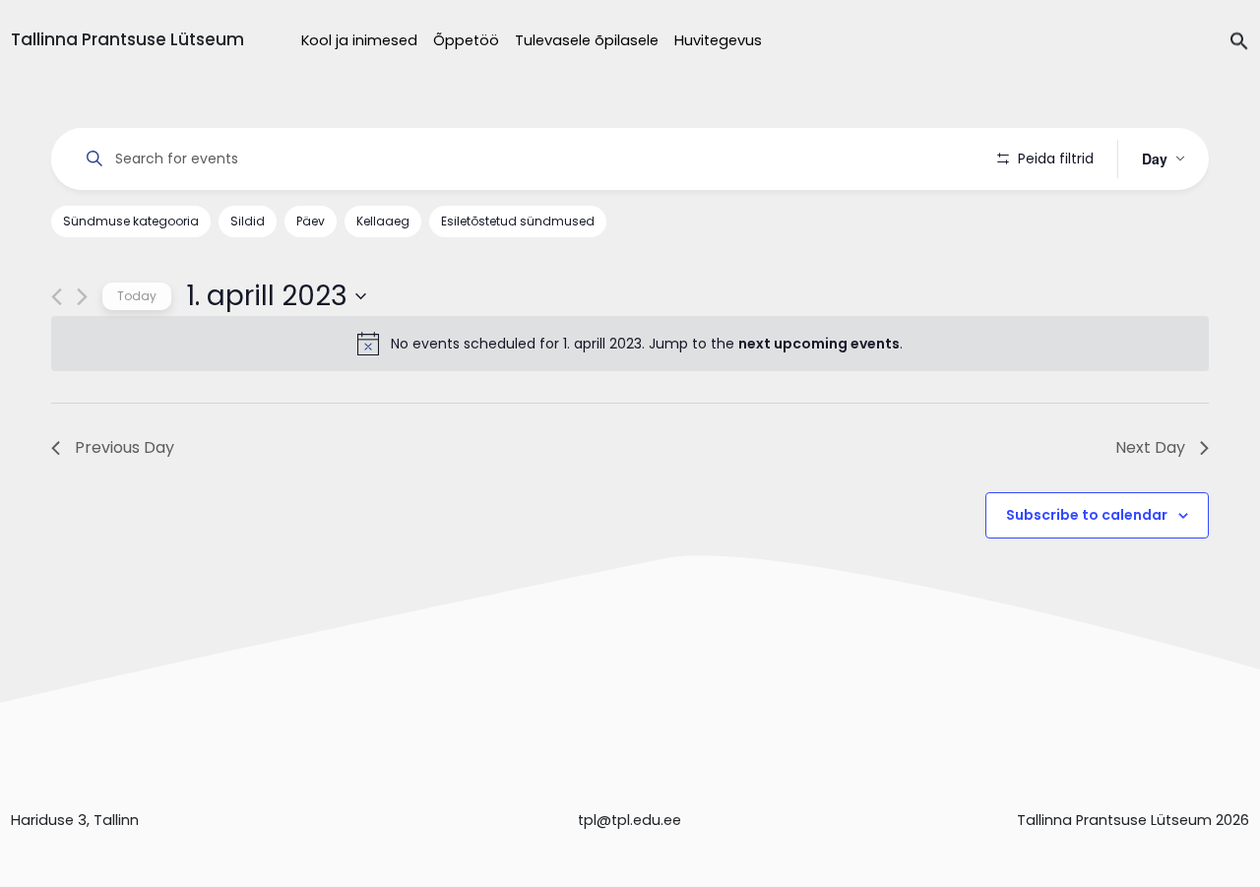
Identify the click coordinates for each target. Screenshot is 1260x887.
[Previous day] (56, 296)
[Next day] (82, 296)
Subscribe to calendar (1086, 515)
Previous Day (124, 447)
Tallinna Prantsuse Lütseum (127, 39)
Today (137, 295)
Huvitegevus (718, 40)
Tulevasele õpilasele (587, 40)
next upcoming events (819, 343)
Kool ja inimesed (359, 40)
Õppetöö (466, 40)
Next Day (1150, 447)
